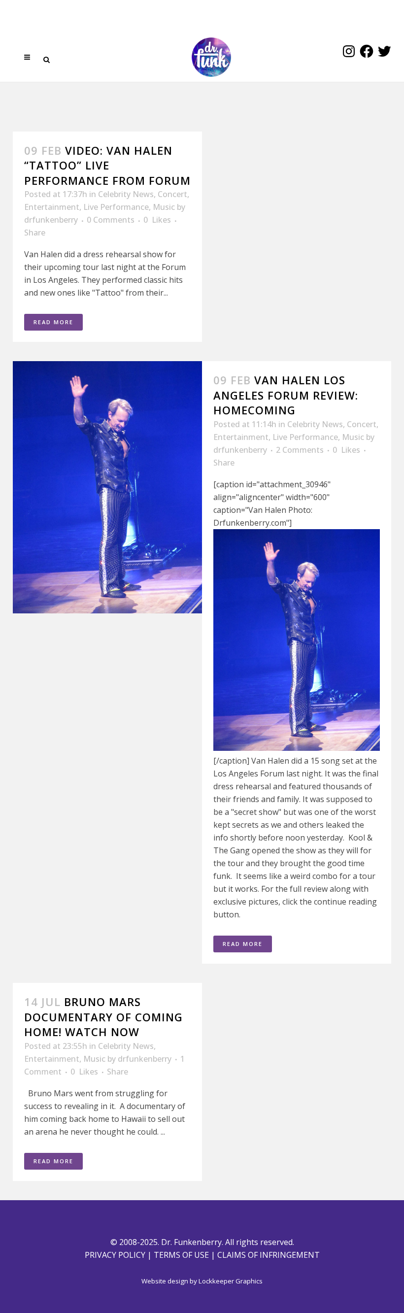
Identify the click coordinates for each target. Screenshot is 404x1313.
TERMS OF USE (181, 1254)
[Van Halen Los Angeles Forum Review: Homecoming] (107, 487)
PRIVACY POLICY (115, 1254)
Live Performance (116, 207)
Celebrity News (126, 194)
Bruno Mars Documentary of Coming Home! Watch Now (103, 1016)
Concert (172, 194)
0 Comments (111, 219)
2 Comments (300, 449)
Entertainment (51, 207)
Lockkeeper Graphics (231, 1281)
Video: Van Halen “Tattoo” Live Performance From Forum (107, 165)
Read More (53, 322)
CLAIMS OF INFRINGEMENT (268, 1254)
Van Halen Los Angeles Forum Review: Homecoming (285, 394)
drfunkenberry (51, 219)
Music (164, 207)
